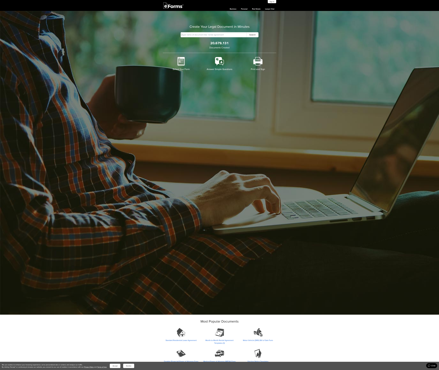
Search (252, 34)
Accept (115, 366)
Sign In (272, 1)
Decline (128, 366)
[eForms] (173, 5)
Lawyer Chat (269, 9)
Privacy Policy (89, 367)
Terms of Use (102, 367)
